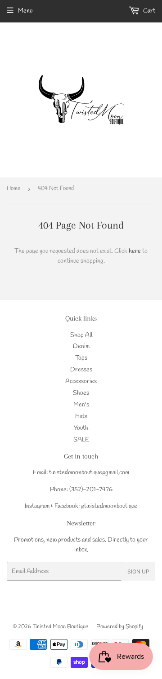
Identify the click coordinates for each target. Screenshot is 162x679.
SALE (81, 440)
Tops (81, 358)
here (135, 251)
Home (13, 188)
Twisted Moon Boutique (60, 626)
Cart (148, 11)
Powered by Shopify (119, 626)
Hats (81, 416)
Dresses (81, 370)
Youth (81, 428)
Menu (25, 11)
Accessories (81, 381)
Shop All (81, 335)
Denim (81, 346)
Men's (81, 405)
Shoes (81, 393)
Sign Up (138, 571)
